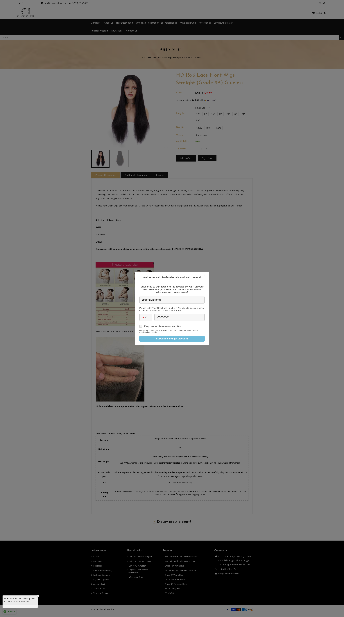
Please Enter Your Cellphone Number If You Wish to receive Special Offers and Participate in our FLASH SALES (171, 309)
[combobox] (145, 317)
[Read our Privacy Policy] (203, 330)
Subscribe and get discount (172, 338)
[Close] (206, 275)
